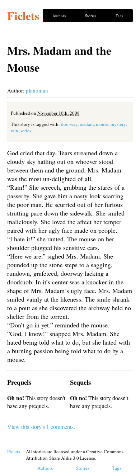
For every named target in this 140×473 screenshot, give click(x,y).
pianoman (37, 90)
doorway (69, 124)
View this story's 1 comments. (41, 426)
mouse (102, 124)
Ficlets (23, 15)
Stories (90, 15)
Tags (119, 15)
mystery (118, 124)
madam (87, 124)
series (25, 130)
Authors (59, 15)
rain (14, 130)
